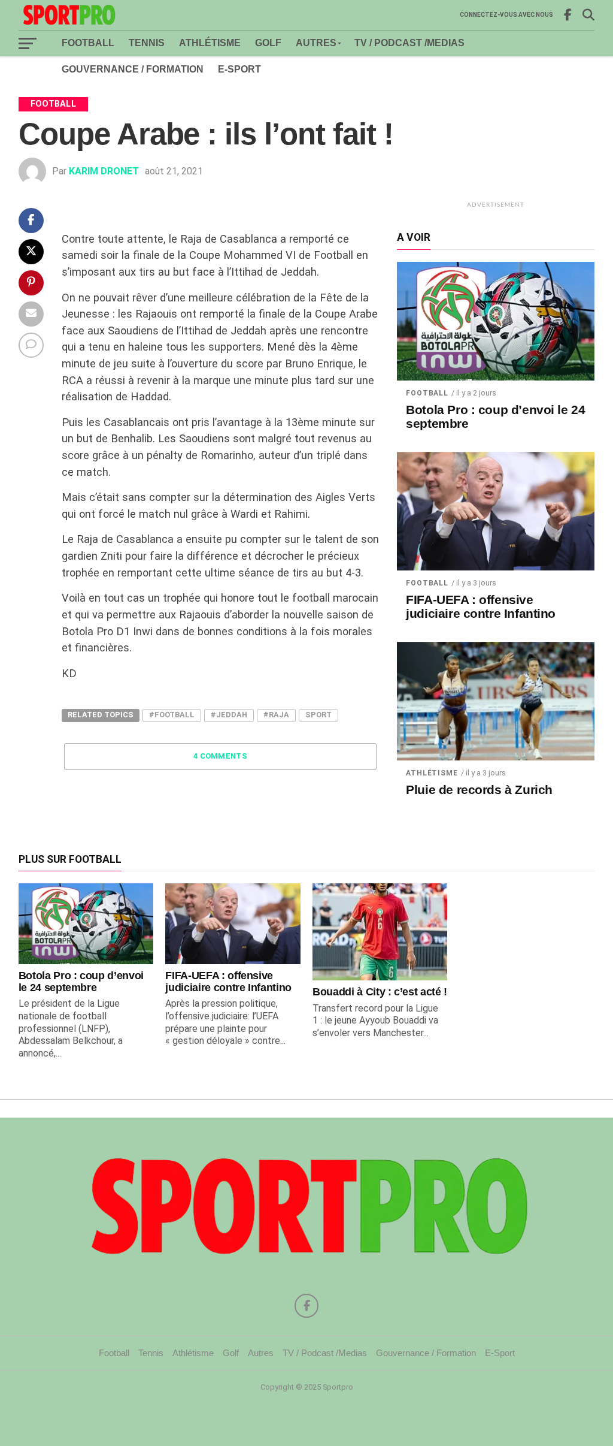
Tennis (147, 43)
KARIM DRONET (104, 171)
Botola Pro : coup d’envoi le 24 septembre (495, 416)
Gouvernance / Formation (133, 69)
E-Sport (239, 69)
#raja (276, 714)
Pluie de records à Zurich (479, 789)
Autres (316, 43)
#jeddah (229, 714)
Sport (318, 714)
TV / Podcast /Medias (409, 43)
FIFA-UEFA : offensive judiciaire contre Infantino (481, 606)
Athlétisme (210, 43)
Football (88, 43)
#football (172, 714)
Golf (268, 43)
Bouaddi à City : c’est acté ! (379, 992)
